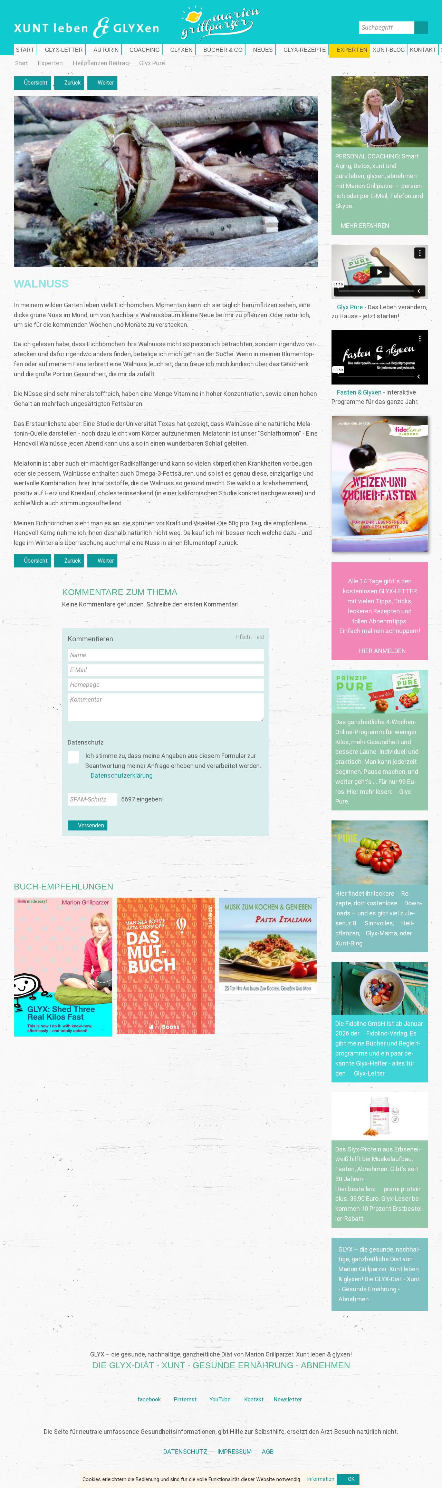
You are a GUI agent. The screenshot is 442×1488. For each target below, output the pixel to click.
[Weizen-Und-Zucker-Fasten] (380, 484)
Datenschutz (86, 742)
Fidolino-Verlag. (387, 1033)
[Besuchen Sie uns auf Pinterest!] (185, 1388)
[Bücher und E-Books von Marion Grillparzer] (220, 49)
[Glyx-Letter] (61, 49)
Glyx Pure (350, 307)
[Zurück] (69, 83)
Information (320, 1479)
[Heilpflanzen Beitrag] (101, 63)
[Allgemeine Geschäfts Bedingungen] (268, 1452)
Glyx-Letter (369, 1073)
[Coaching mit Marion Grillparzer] (142, 49)
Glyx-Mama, (382, 933)
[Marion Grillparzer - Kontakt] (422, 49)
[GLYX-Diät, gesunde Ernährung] (25, 49)
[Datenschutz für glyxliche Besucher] (185, 1452)
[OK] (348, 1479)
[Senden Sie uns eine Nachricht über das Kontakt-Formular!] (253, 1388)
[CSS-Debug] (438, 1484)
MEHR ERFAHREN (365, 225)
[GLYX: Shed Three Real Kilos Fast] (63, 967)
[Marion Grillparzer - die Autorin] (103, 49)
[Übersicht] (32, 83)
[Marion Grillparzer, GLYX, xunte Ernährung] (234, 1452)
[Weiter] (102, 83)
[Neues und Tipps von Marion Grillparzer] (260, 49)
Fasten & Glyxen (359, 392)
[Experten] (349, 49)
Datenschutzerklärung (122, 775)
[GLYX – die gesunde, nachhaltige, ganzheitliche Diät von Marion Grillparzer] (380, 1274)
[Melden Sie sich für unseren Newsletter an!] (287, 1388)
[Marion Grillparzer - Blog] (388, 49)
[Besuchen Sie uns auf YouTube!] (220, 1388)
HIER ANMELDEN (382, 650)
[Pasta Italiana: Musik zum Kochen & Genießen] (268, 946)
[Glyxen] (179, 49)
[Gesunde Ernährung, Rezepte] (302, 49)
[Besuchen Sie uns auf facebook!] (149, 1388)
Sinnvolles (379, 923)
